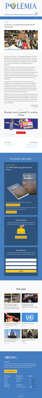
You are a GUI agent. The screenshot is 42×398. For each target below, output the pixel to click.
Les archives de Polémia (21, 386)
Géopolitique (7, 384)
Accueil (5, 21)
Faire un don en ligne (11, 212)
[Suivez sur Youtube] (31, 387)
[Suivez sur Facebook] (30, 384)
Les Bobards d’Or (19, 378)
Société (9, 21)
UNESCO (13, 134)
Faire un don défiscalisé (10, 371)
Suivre (33, 379)
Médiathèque (7, 386)
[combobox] (19, 13)
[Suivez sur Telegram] (30, 380)
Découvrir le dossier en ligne (13, 204)
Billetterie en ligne (21, 132)
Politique (6, 378)
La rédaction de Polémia (12, 50)
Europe (5, 381)
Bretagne (10, 134)
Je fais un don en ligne (21, 237)
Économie (6, 383)
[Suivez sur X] (30, 382)
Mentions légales (21, 396)
